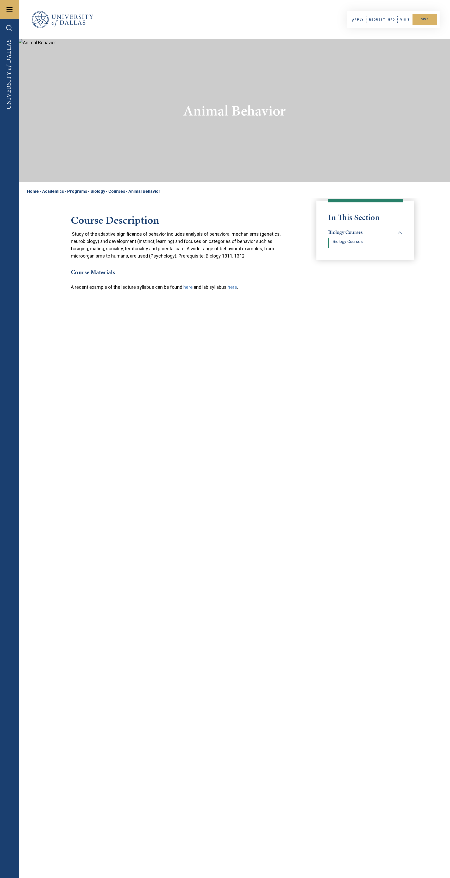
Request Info (382, 19)
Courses (116, 191)
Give (425, 19)
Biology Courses (345, 232)
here (188, 287)
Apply (358, 19)
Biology (98, 191)
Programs (77, 191)
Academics (53, 191)
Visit (405, 19)
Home (33, 191)
